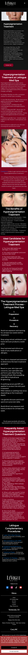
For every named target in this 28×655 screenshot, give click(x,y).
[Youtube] (20, 587)
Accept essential (14, 651)
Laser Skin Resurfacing (12, 535)
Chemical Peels (9, 552)
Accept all (14, 647)
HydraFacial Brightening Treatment (11, 547)
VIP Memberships (14, 599)
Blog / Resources (14, 606)
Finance (14, 602)
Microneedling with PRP (12, 541)
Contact (14, 604)
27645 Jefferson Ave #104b (14, 615)
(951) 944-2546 (16, 620)
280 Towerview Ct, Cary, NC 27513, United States (14, 635)
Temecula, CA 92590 (14, 617)
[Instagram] (12, 587)
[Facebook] (7, 587)
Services (14, 601)
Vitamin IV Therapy (10, 558)
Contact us (4, 171)
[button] (24, 3)
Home (14, 597)
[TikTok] (16, 587)
